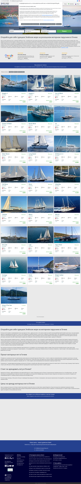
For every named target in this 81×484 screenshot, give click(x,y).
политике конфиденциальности (47, 15)
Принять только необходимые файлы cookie (47, 24)
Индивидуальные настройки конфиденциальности (30, 24)
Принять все (59, 24)
